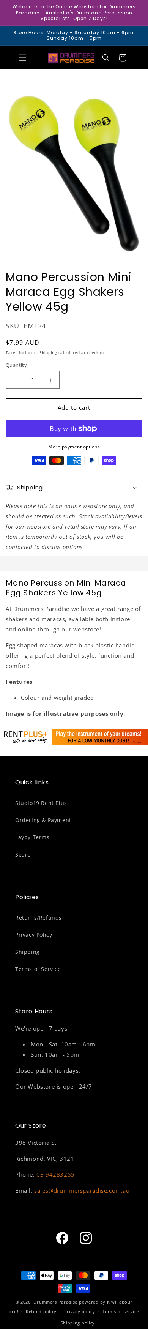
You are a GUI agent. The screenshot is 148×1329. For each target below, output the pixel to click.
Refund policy (41, 1311)
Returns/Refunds (38, 917)
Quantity (16, 364)
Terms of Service (38, 968)
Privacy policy (79, 1311)
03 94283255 (55, 1174)
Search (24, 854)
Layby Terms (32, 837)
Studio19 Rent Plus (41, 803)
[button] (22, 57)
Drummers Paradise (55, 1302)
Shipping (48, 352)
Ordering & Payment (43, 820)
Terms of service (120, 1311)
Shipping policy (78, 1323)
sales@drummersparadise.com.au (81, 1190)
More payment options (74, 447)
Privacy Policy (33, 934)
